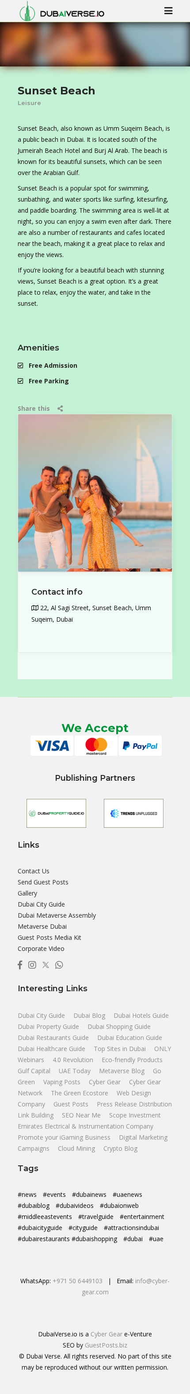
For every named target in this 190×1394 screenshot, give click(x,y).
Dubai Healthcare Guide (52, 1048)
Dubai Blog (90, 1015)
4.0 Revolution (74, 1059)
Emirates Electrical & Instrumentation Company (85, 1126)
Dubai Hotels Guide (141, 1015)
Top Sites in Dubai (121, 1048)
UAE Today (75, 1071)
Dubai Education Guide (129, 1037)
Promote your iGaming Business (64, 1137)
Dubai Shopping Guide (119, 1026)
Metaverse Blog (122, 1071)
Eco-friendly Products (132, 1059)
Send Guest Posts (43, 882)
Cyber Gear (105, 1082)
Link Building (36, 1115)
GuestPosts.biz (106, 1345)
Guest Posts (71, 1104)
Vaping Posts (61, 1082)
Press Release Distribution (134, 1104)
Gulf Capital (35, 1071)
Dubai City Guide (41, 904)
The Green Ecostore (80, 1093)
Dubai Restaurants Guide (54, 1037)
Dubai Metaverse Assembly (57, 915)
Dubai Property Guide (49, 1026)
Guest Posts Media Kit (49, 937)
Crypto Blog (120, 1148)
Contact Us (33, 871)
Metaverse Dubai (42, 926)
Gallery (27, 893)
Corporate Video (41, 948)
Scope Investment (135, 1115)
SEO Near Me (82, 1115)
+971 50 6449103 (78, 1281)
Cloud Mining (76, 1148)
